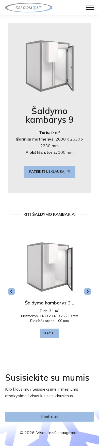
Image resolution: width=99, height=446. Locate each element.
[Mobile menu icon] (90, 8)
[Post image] (49, 266)
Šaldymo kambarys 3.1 (49, 303)
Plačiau (49, 333)
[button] (11, 291)
